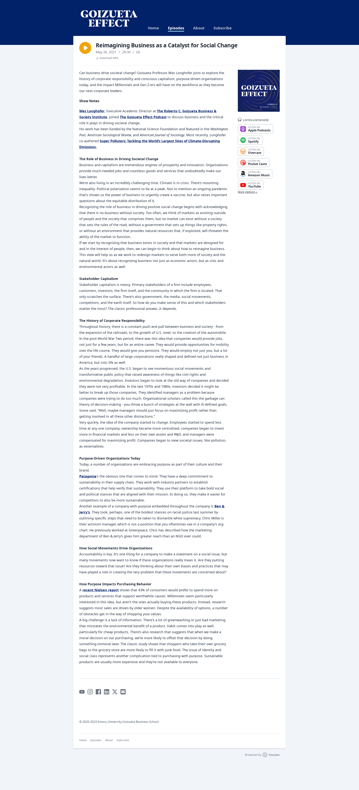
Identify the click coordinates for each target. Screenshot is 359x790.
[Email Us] (123, 691)
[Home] (109, 18)
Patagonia (87, 476)
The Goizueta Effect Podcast (143, 117)
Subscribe (223, 28)
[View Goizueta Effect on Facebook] (98, 691)
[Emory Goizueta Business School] (129, 705)
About (199, 28)
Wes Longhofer (92, 111)
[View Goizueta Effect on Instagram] (90, 691)
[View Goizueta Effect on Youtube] (82, 691)
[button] (85, 48)
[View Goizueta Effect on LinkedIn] (106, 691)
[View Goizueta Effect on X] (114, 691)
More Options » (247, 192)
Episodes (176, 28)
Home (153, 28)
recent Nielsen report (100, 590)
